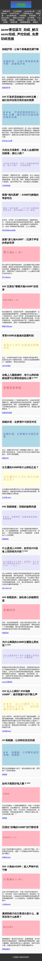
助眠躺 (4, 774)
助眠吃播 (14, 22)
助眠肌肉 (5, 633)
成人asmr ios (7, 588)
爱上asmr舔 (31, 20)
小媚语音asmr (28, 13)
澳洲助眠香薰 (25, 22)
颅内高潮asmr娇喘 (8, 230)
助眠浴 (35, 22)
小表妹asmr (6, 904)
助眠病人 (21, 20)
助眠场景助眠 (7, 413)
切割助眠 (23, 15)
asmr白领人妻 (29, 11)
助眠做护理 (6, 87)
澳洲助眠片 (6, 949)
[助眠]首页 (6, 11)
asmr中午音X (15, 13)
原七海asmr (6, 277)
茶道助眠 (32, 15)
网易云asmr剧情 (19, 18)
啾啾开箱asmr (7, 326)
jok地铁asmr (6, 731)
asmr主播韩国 (7, 682)
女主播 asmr (6, 497)
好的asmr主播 (7, 141)
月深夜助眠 (6, 185)
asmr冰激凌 (6, 366)
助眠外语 (5, 458)
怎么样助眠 (17, 11)
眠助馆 (12, 20)
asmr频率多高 (11, 15)
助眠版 (4, 818)
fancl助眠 (31, 18)
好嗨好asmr (6, 857)
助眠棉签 (5, 539)
